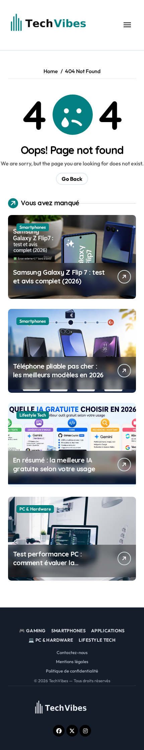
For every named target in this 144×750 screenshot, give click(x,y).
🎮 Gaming (32, 631)
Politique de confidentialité (72, 671)
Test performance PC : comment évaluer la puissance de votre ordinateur (47, 567)
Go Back (72, 178)
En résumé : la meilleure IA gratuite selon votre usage (54, 464)
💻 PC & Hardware (50, 640)
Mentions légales (72, 661)
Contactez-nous (72, 652)
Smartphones (32, 227)
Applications (108, 631)
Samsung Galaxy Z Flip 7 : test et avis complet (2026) (58, 276)
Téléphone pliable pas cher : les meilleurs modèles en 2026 (58, 370)
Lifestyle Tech (32, 415)
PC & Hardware (35, 509)
